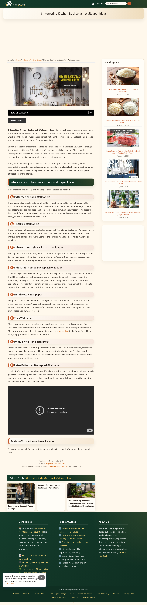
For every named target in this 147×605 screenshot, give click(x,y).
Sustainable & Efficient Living (35, 569)
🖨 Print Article (16, 120)
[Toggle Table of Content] (89, 112)
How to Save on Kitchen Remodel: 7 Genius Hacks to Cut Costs (123, 183)
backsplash (64, 331)
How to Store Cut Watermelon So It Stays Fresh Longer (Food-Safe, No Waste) (122, 152)
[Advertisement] (73, 36)
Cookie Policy (9, 584)
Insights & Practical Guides (55, 463)
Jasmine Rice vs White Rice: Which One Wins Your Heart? (123, 121)
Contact (103, 555)
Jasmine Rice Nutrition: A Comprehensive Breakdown (123, 90)
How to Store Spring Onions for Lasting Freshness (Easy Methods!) (122, 213)
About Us (123, 552)
